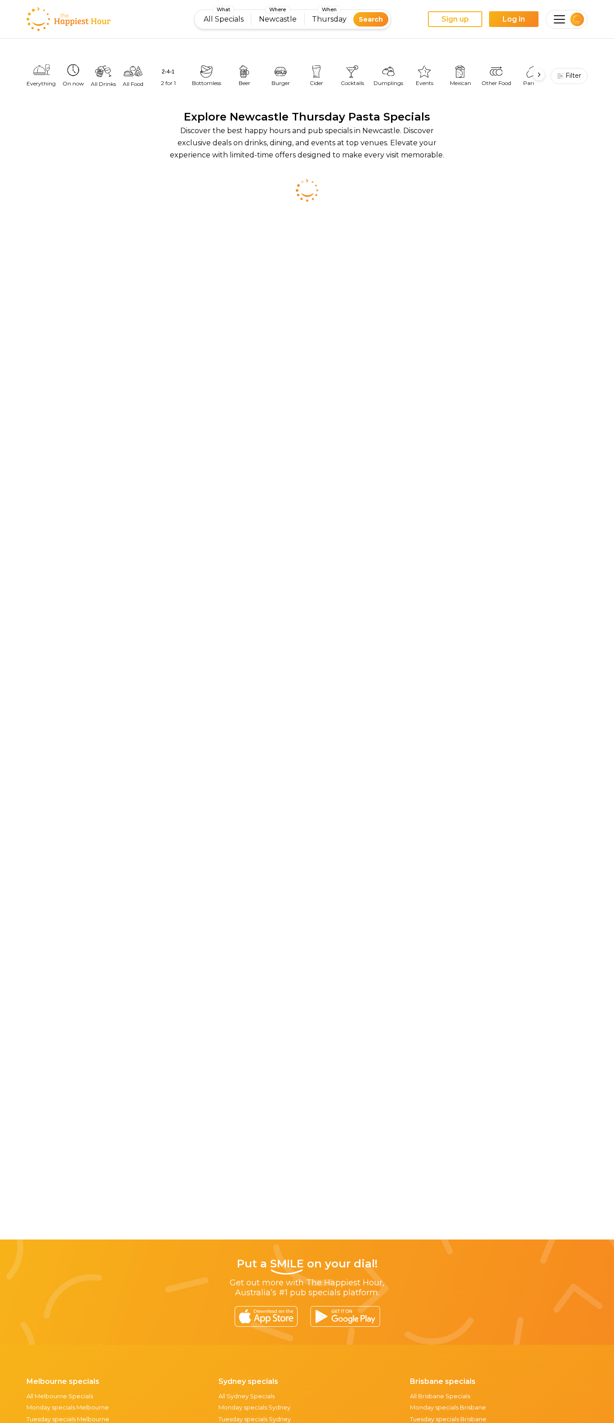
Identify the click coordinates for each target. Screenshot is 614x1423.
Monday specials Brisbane (448, 1407)
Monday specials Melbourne (68, 1407)
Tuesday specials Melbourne (68, 1419)
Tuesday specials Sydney (254, 1419)
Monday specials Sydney (254, 1407)
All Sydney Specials (246, 1396)
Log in (514, 19)
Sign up (455, 19)
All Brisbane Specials (440, 1396)
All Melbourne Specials (60, 1396)
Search (371, 19)
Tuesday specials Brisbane (448, 1419)
